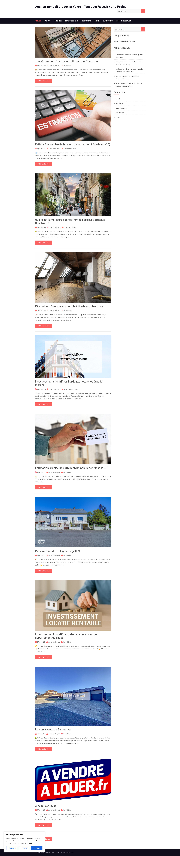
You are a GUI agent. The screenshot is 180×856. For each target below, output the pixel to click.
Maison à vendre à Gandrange (53, 729)
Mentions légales (123, 21)
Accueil (38, 21)
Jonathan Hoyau (54, 65)
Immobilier (58, 21)
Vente (96, 21)
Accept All (37, 848)
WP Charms (70, 852)
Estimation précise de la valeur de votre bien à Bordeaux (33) (72, 144)
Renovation (86, 21)
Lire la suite (43, 81)
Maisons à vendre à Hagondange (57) (57, 551)
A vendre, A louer (45, 805)
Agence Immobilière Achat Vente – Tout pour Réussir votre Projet (80, 6)
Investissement (71, 21)
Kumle (60, 852)
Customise (12, 848)
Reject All (24, 848)
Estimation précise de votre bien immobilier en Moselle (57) (71, 467)
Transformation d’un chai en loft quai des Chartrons (66, 61)
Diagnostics (108, 21)
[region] (24, 842)
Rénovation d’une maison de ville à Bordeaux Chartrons (69, 306)
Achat (47, 21)
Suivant (47, 839)
